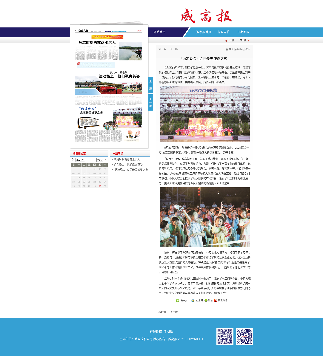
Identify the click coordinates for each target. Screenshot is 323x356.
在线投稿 (156, 331)
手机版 (168, 331)
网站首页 (159, 32)
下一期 (243, 40)
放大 (230, 49)
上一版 (150, 85)
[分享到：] (177, 300)
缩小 (239, 49)
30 (100, 186)
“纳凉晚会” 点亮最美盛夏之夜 (131, 169)
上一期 (231, 40)
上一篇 (162, 49)
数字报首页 (203, 32)
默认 (247, 49)
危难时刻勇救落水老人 (127, 159)
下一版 (150, 102)
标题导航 (224, 32)
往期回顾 (243, 32)
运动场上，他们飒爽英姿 (128, 164)
